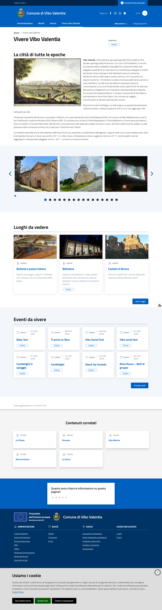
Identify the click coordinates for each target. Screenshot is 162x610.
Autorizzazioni (87, 548)
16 (116, 200)
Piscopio (66, 440)
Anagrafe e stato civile (91, 541)
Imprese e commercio (90, 545)
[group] (36, 174)
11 (93, 200)
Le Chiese (20, 440)
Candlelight (57, 364)
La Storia (66, 459)
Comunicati (52, 537)
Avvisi (50, 541)
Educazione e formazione (92, 533)
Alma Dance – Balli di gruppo (132, 366)
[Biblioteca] (81, 247)
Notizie (51, 533)
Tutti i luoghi (140, 301)
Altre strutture (22, 459)
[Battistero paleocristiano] (35, 247)
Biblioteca (68, 269)
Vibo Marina (114, 440)
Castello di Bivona (118, 269)
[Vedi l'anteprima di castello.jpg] (126, 174)
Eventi (119, 537)
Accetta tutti (43, 600)
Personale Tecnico (21, 556)
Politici (16, 548)
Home (16, 32)
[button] (145, 13)
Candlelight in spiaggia (24, 366)
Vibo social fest (129, 340)
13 (102, 200)
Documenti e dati (21, 560)
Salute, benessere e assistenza (94, 537)
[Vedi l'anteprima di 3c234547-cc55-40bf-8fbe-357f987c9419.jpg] (36, 174)
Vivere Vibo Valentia (126, 526)
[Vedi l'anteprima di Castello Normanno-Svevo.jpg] (81, 174)
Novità (55, 526)
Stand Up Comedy (95, 364)
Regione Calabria (20, 3)
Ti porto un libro (60, 340)
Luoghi (119, 533)
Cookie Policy (18, 592)
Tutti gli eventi (140, 385)
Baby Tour (22, 340)
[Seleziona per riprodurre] (15, 195)
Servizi (89, 526)
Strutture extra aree (22, 541)
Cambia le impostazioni (64, 600)
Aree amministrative (22, 537)
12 (97, 200)
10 (88, 200)
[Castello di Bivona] (126, 247)
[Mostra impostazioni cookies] (159, 305)
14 (107, 200)
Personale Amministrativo (24, 552)
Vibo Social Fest (94, 340)
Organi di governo (21, 533)
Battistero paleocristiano (31, 269)
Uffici (16, 545)
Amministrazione (26, 526)
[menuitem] (24, 23)
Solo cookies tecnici (23, 600)
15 (112, 200)
